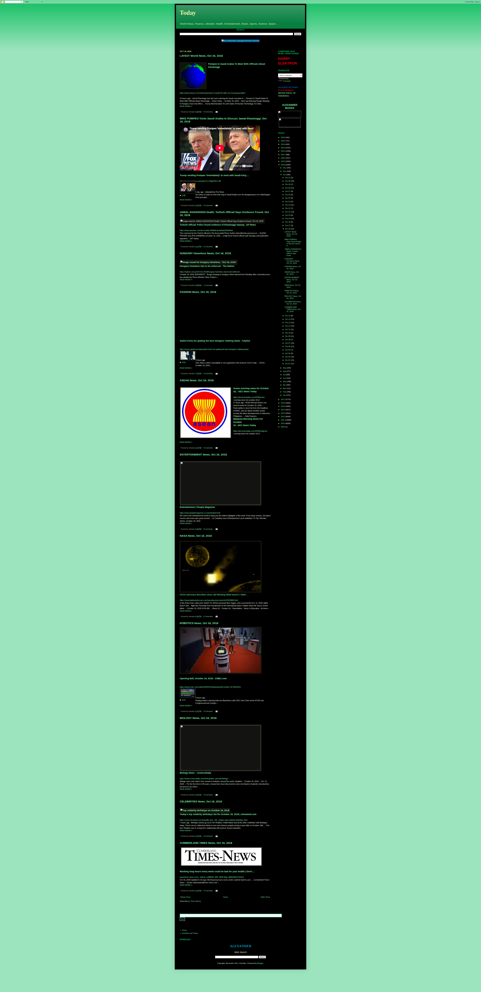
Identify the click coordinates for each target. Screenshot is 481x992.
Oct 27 (288, 191)
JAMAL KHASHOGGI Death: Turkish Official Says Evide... (293, 252)
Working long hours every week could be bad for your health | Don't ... (217, 871)
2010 (283, 423)
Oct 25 (288, 198)
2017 (283, 399)
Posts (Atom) (196, 901)
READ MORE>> (186, 106)
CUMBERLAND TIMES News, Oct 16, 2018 (206, 842)
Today (188, 12)
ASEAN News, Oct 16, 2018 (197, 380)
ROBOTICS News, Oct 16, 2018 (199, 623)
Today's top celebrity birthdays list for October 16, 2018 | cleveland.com (218, 814)
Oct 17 (288, 225)
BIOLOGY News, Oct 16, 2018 (198, 718)
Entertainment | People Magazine (197, 507)
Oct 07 (288, 343)
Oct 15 (288, 316)
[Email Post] (216, 112)
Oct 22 (288, 208)
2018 (283, 165)
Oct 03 (288, 357)
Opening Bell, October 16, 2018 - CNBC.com (203, 678)
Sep (285, 368)
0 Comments (208, 112)
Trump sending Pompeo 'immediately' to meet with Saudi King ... (214, 175)
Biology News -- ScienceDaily (195, 773)
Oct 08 (288, 340)
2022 (283, 151)
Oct (284, 175)
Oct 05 (288, 350)
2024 (283, 144)
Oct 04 (288, 353)
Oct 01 (288, 364)
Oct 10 (288, 333)
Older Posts (265, 897)
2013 (283, 413)
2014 (283, 410)
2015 (283, 406)
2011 (283, 420)
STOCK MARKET (286, 90)
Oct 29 (288, 184)
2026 (283, 137)
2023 (283, 148)
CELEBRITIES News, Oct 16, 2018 (201, 801)
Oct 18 (288, 222)
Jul (284, 375)
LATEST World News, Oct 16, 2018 (201, 55)
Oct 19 (288, 219)
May (285, 381)
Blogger (260, 963)
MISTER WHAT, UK (287, 93)
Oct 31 (288, 178)
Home (225, 897)
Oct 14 (288, 319)
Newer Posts (185, 897)
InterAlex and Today (190, 933)
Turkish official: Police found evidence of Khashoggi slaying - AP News (218, 225)
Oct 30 (288, 181)
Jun (284, 378)
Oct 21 (288, 212)
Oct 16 (288, 229)
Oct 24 (288, 202)
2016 (283, 403)
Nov (285, 171)
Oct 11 (288, 329)
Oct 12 (288, 326)
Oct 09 (288, 336)
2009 (283, 427)
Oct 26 (288, 195)
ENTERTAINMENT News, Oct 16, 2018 (203, 454)
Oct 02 (288, 360)
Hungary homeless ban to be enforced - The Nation (207, 266)
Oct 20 (288, 215)
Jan (284, 395)
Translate (286, 81)
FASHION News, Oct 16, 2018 (198, 291)
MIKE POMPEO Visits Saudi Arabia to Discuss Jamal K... (293, 242)
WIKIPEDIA (283, 96)
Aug (285, 371)
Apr (284, 385)
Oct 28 (288, 188)
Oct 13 (288, 323)
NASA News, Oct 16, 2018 (196, 535)
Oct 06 (288, 346)
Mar (285, 388)
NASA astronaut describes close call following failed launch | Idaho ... (214, 594)
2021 (283, 155)
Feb (285, 392)
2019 (283, 161)
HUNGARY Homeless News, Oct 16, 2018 (205, 253)
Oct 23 (288, 205)
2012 (283, 417)
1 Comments (208, 285)
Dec (285, 168)
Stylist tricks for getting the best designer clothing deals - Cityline (215, 341)
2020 (283, 158)
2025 (283, 141)
